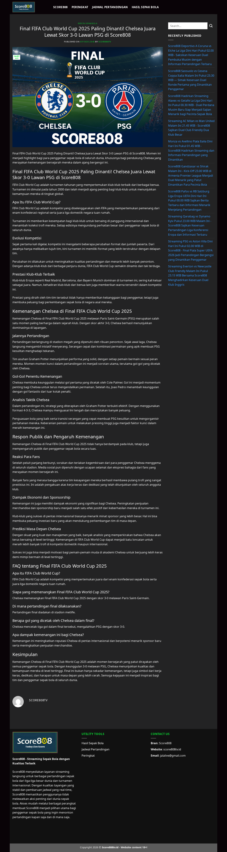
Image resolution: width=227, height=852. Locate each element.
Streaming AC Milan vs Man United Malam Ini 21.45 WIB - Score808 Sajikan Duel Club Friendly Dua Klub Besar (191, 128)
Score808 (60, 7)
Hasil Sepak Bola (145, 7)
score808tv (104, 41)
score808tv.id (172, 749)
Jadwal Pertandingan (110, 7)
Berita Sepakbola (87, 23)
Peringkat (80, 7)
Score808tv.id (110, 847)
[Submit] (211, 25)
